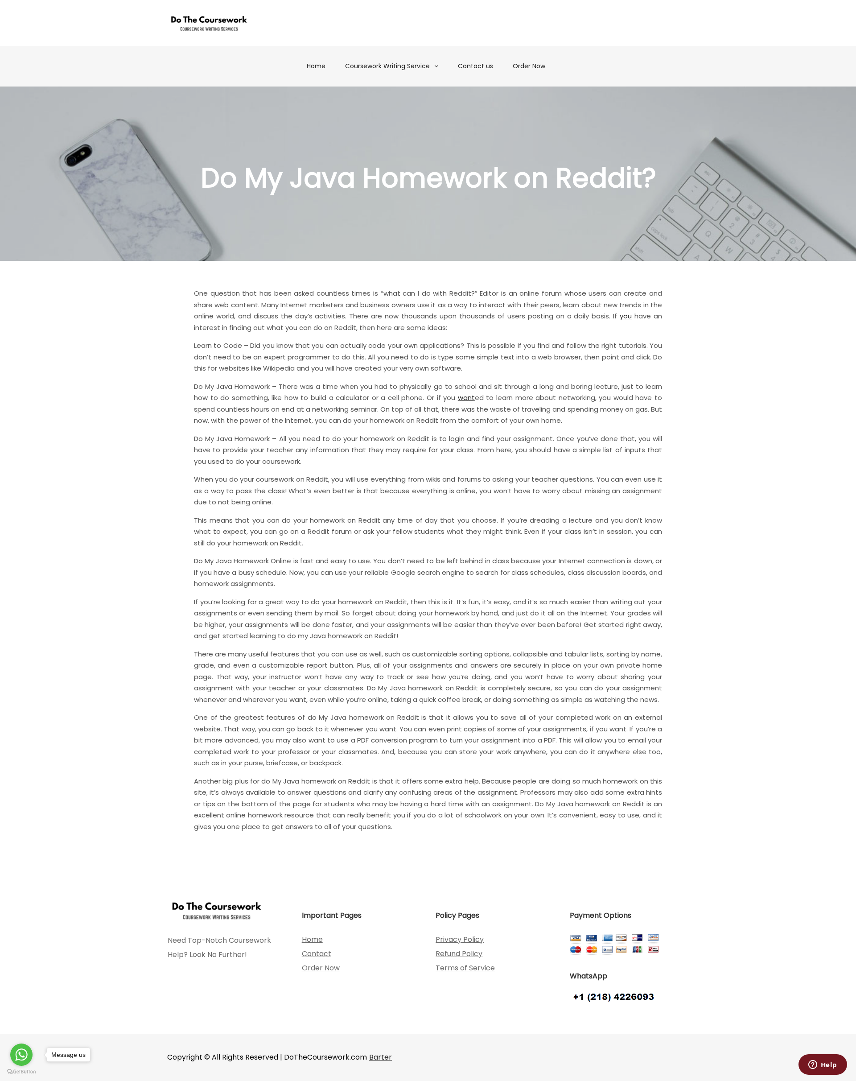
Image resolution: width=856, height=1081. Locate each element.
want (466, 397)
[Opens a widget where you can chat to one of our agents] (822, 1065)
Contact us (475, 66)
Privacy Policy (460, 939)
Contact (316, 954)
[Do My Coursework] (209, 23)
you (626, 316)
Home (316, 66)
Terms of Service (465, 968)
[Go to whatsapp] (21, 1055)
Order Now (529, 66)
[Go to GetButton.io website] (21, 1072)
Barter (380, 1057)
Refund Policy (459, 954)
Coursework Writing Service (387, 66)
